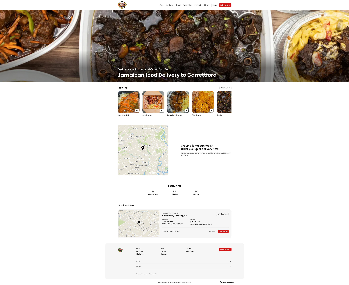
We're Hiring (187, 5)
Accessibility (153, 274)
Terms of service (141, 274)
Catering (189, 249)
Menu (161, 5)
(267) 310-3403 (195, 222)
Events (178, 5)
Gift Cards (197, 5)
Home (138, 249)
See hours (212, 231)
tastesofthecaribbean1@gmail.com (201, 224)
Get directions (222, 214)
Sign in (215, 5)
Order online (223, 231)
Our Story (169, 5)
